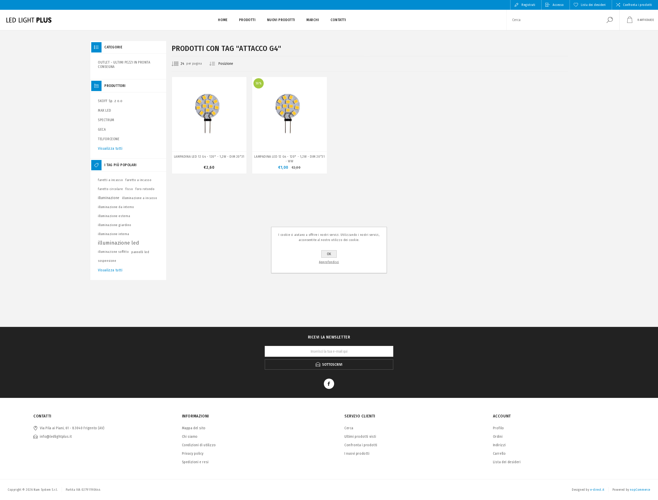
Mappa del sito (194, 428)
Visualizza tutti (110, 148)
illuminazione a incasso (139, 198)
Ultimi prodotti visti (360, 436)
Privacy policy (193, 453)
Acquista (197, 138)
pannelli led (140, 252)
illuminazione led (118, 242)
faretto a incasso (138, 180)
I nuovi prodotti (357, 453)
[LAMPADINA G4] (209, 125)
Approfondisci (329, 262)
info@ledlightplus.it (56, 436)
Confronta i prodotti (637, 5)
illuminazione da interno (116, 207)
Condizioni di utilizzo (199, 445)
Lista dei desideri (507, 462)
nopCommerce (640, 490)
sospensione (107, 261)
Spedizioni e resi (195, 462)
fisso (129, 189)
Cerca (609, 20)
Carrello (499, 453)
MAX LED (104, 110)
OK (329, 254)
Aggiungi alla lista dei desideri (225, 138)
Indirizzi (499, 445)
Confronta (236, 138)
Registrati (528, 5)
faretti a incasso (110, 180)
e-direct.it (597, 490)
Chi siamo (190, 436)
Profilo (498, 428)
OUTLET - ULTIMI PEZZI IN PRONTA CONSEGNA (124, 64)
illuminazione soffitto (113, 252)
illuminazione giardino (114, 225)
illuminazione (109, 198)
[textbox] (553, 20)
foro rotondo (144, 189)
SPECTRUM (106, 120)
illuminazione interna (113, 234)
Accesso (558, 5)
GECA (102, 129)
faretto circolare (110, 189)
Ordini (498, 436)
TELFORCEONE (109, 139)
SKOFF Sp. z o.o (110, 101)
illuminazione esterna (114, 216)
